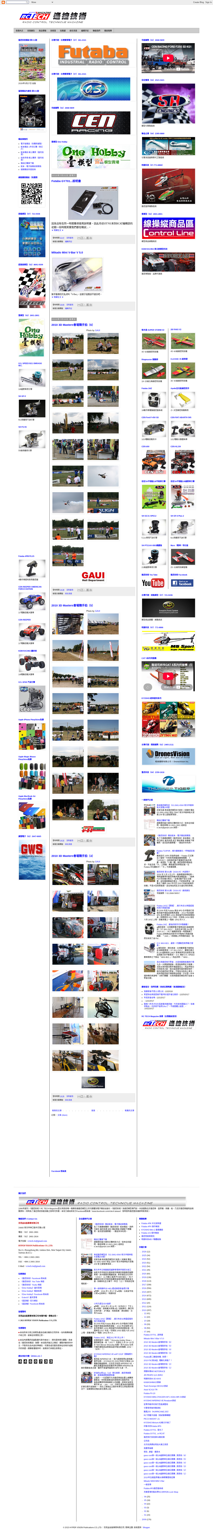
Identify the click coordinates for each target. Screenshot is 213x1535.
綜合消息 (73, 31)
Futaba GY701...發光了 (153, 1430)
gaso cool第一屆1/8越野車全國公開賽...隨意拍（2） (165, 1470)
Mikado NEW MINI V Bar (154, 1481)
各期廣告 (31, 31)
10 (145, 1321)
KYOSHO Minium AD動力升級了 (157, 1423)
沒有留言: (70, 238)
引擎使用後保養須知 (152, 1408)
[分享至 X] (84, 238)
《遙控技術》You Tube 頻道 (32, 1281)
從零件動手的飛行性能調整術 (156, 1404)
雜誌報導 (108, 31)
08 (145, 1328)
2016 (144, 1288)
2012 (144, 1303)
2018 (144, 1281)
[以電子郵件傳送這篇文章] (78, 238)
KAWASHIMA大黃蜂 (152, 1382)
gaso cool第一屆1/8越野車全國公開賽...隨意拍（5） (165, 1459)
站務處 (63, 31)
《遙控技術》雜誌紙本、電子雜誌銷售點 (173, 836)
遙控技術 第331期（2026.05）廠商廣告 (173, 891)
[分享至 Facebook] (87, 238)
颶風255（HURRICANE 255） (157, 1412)
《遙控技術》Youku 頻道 (31, 1285)
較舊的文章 (129, 1111)
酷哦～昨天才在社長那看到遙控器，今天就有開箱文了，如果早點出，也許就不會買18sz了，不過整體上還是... (169, 1005)
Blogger (146, 1527)
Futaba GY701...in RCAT (154, 1433)
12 (145, 1313)
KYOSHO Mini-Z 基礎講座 (152, 1230)
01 (145, 1515)
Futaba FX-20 (149, 1393)
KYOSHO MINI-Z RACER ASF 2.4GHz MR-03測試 (165, 1397)
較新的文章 (57, 1111)
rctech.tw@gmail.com (37, 1241)
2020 (144, 1274)
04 (145, 1504)
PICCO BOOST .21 (152, 1419)
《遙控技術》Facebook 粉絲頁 (33, 1278)
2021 (144, 1270)
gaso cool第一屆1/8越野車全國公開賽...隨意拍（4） (165, 1463)
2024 (144, 1259)
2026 (144, 1252)
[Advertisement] (93, 1143)
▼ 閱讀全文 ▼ (57, 230)
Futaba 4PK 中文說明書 (151, 1223)
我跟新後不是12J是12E (154, 991)
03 (145, 1508)
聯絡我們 (96, 31)
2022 (144, 1266)
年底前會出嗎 (149, 998)
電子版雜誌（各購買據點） (32, 144)
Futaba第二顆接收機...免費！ (156, 1357)
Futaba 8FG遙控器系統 (153, 1488)
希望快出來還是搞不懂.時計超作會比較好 (161, 994)
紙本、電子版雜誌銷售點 (31, 166)
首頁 (93, 1111)
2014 (144, 1296)
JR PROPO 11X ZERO (153, 1375)
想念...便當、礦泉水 (152, 1452)
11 (145, 1317)
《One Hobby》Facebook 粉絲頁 (35, 1294)
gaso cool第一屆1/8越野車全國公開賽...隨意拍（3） (165, 1466)
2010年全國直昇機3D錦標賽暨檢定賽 (159, 1477)
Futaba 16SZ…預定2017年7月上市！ (109, 1338)
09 (145, 1324)
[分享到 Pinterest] (90, 238)
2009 (144, 1519)
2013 (144, 1299)
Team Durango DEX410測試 (156, 1386)
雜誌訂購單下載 (27, 163)
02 (145, 1511)
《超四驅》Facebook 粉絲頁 (33, 1304)
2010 (144, 1310)
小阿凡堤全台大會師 (102, 1304)
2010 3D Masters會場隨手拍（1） (158, 1368)
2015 (144, 1292)
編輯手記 (85, 31)
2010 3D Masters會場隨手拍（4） (73, 856)
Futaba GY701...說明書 (66, 181)
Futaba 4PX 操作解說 (150, 1226)
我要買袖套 (148, 1448)
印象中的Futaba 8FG (152, 1426)
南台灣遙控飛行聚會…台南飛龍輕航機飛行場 (175, 962)
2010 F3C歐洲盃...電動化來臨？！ (158, 1360)
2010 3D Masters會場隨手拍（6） (73, 324)
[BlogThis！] (81, 238)
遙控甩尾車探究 (148, 1236)
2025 (144, 1255)
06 (145, 1497)
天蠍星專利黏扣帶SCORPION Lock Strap (161, 1492)
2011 (144, 1306)
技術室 (53, 31)
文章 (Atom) (62, 1115)
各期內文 (19, 31)
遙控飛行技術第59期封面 (154, 1437)
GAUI (97, 330)
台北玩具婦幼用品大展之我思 (156, 1444)
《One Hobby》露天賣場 (31, 1288)
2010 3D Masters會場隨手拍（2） (158, 1364)
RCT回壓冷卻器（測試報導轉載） (158, 1415)
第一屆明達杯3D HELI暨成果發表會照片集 (111, 1289)
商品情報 (42, 31)
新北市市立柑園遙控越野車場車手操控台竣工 (112, 1270)
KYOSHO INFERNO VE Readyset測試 (160, 1401)
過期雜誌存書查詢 (28, 169)
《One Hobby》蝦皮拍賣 (31, 1291)
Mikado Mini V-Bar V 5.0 (67, 252)
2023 (144, 1263)
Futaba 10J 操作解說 (150, 1233)
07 (145, 1332)
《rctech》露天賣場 (29, 1297)
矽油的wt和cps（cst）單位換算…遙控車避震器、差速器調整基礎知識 (112, 1374)
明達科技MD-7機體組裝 (151, 1239)
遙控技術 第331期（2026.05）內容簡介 (173, 872)
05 (145, 1500)
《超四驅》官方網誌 (29, 1301)
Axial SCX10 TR (150, 1390)
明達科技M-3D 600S (152, 1379)
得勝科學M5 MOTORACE (154, 1371)
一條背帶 (147, 1485)
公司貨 (146, 1441)
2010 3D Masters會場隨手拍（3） (158, 1353)
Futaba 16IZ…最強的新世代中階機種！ (173, 924)
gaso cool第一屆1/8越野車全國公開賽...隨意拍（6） (165, 1455)
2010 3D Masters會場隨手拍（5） (73, 605)
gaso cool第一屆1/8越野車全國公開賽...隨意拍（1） (165, 1474)
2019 (144, 1277)
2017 (144, 1285)
